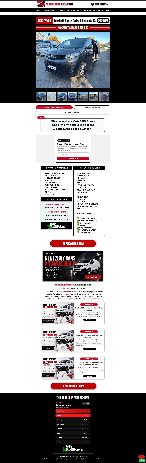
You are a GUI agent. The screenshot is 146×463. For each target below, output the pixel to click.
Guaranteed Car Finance (82, 459)
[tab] (54, 107)
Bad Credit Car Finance (72, 459)
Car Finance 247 (91, 459)
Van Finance (58, 458)
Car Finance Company (61, 459)
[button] (56, 225)
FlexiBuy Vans (90, 458)
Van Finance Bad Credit (49, 458)
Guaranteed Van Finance (81, 458)
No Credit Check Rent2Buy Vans (68, 458)
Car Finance (53, 459)
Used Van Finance (98, 458)
